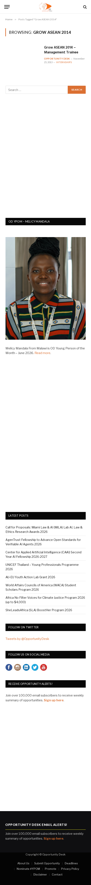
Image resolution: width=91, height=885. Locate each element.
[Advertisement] (45, 158)
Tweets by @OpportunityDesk (27, 639)
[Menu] (7, 7)
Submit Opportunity (47, 863)
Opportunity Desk (57, 58)
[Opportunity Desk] (45, 7)
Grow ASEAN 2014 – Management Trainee (61, 50)
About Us (23, 863)
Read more (42, 353)
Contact (57, 874)
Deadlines (71, 863)
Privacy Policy (70, 868)
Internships (64, 62)
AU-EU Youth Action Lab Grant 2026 (30, 577)
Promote (50, 868)
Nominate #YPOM (28, 868)
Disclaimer (40, 874)
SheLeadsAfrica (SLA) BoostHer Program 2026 (39, 610)
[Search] (84, 7)
